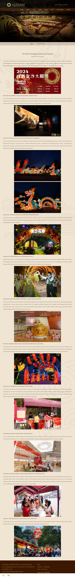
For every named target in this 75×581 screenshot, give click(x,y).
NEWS (46, 9)
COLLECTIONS (60, 9)
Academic (60, 4)
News (31, 43)
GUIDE (40, 9)
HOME (22, 9)
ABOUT (28, 9)
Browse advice (40, 572)
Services (39, 569)
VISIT (34, 9)
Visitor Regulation (46, 566)
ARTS (52, 9)
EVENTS (68, 9)
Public (56, 4)
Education (65, 4)
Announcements (41, 43)
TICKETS (23, 12)
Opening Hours (44, 569)
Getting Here (40, 566)
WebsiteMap (47, 572)
